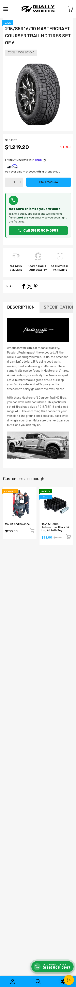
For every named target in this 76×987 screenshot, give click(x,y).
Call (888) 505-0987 (41, 230)
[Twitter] (29, 286)
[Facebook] (23, 286)
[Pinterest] (35, 286)
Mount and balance (17, 524)
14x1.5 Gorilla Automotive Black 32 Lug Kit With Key (56, 527)
